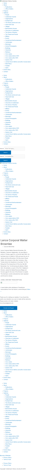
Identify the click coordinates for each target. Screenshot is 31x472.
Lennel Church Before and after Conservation (18, 61)
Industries (8, 50)
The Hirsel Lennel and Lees (12, 22)
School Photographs (11, 46)
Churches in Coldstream (12, 30)
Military (7, 36)
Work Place (8, 63)
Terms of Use (7, 459)
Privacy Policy (7, 457)
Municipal (8, 44)
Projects (6, 11)
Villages (7, 26)
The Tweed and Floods (11, 34)
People (7, 14)
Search (2, 148)
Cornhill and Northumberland (13, 40)
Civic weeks (8, 54)
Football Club (8, 20)
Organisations (9, 18)
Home (5, 3)
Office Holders (9, 9)
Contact (6, 71)
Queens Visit (8, 59)
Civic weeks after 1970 (11, 58)
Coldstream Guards (10, 16)
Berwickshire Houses (11, 28)
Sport (6, 67)
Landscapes (8, 42)
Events (7, 38)
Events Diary (7, 69)
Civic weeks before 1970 (12, 56)
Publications (8, 7)
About (5, 5)
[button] (8, 308)
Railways (7, 52)
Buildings (7, 48)
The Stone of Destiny (11, 32)
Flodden (7, 65)
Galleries (6, 12)
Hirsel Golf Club (9, 24)
